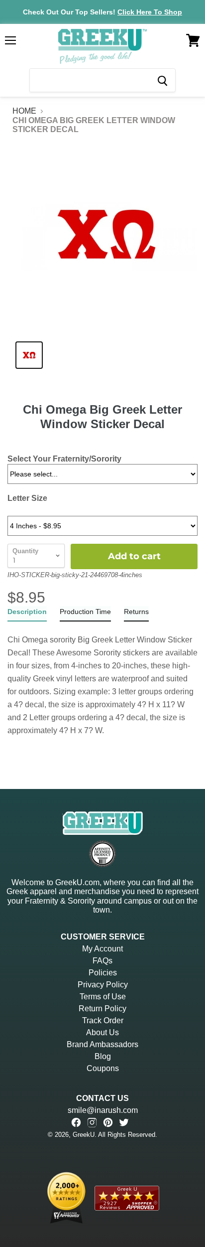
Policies (103, 972)
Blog (103, 1056)
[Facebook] (76, 1122)
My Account (102, 948)
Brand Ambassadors (102, 1044)
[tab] (27, 614)
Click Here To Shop (149, 12)
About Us (102, 1032)
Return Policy (102, 1008)
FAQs (102, 960)
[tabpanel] (102, 679)
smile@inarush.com (103, 1110)
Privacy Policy (103, 984)
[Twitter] (123, 1122)
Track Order (102, 1020)
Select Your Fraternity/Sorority (64, 459)
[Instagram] (92, 1122)
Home (24, 111)
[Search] (162, 80)
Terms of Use (103, 996)
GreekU (84, 1134)
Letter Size (27, 498)
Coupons (103, 1068)
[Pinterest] (107, 1122)
